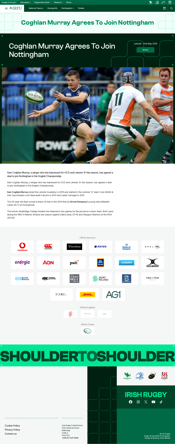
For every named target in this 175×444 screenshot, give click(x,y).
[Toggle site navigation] (5, 8)
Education (24, 2)
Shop (68, 2)
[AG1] (113, 294)
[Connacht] (150, 2)
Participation (66, 8)
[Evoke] (61, 294)
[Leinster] (157, 2)
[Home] (16, 8)
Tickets (81, 8)
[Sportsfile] (105, 314)
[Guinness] (74, 246)
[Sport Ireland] (100, 278)
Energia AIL (53, 8)
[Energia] (22, 262)
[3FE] (70, 314)
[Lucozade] (126, 262)
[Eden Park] (152, 278)
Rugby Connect (8, 2)
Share (145, 50)
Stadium (57, 2)
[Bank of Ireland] (126, 246)
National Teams (35, 8)
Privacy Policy (12, 429)
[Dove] (74, 278)
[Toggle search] (171, 8)
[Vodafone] (22, 246)
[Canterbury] (48, 246)
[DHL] (87, 294)
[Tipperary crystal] (87, 314)
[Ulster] (170, 2)
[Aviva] (100, 246)
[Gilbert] (152, 262)
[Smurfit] (22, 278)
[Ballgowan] (126, 278)
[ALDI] (100, 262)
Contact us (11, 433)
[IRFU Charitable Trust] (87, 331)
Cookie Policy (12, 425)
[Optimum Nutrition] (48, 278)
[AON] (48, 262)
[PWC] (74, 262)
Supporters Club (41, 2)
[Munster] (163, 2)
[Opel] (152, 246)
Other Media (165, 438)
